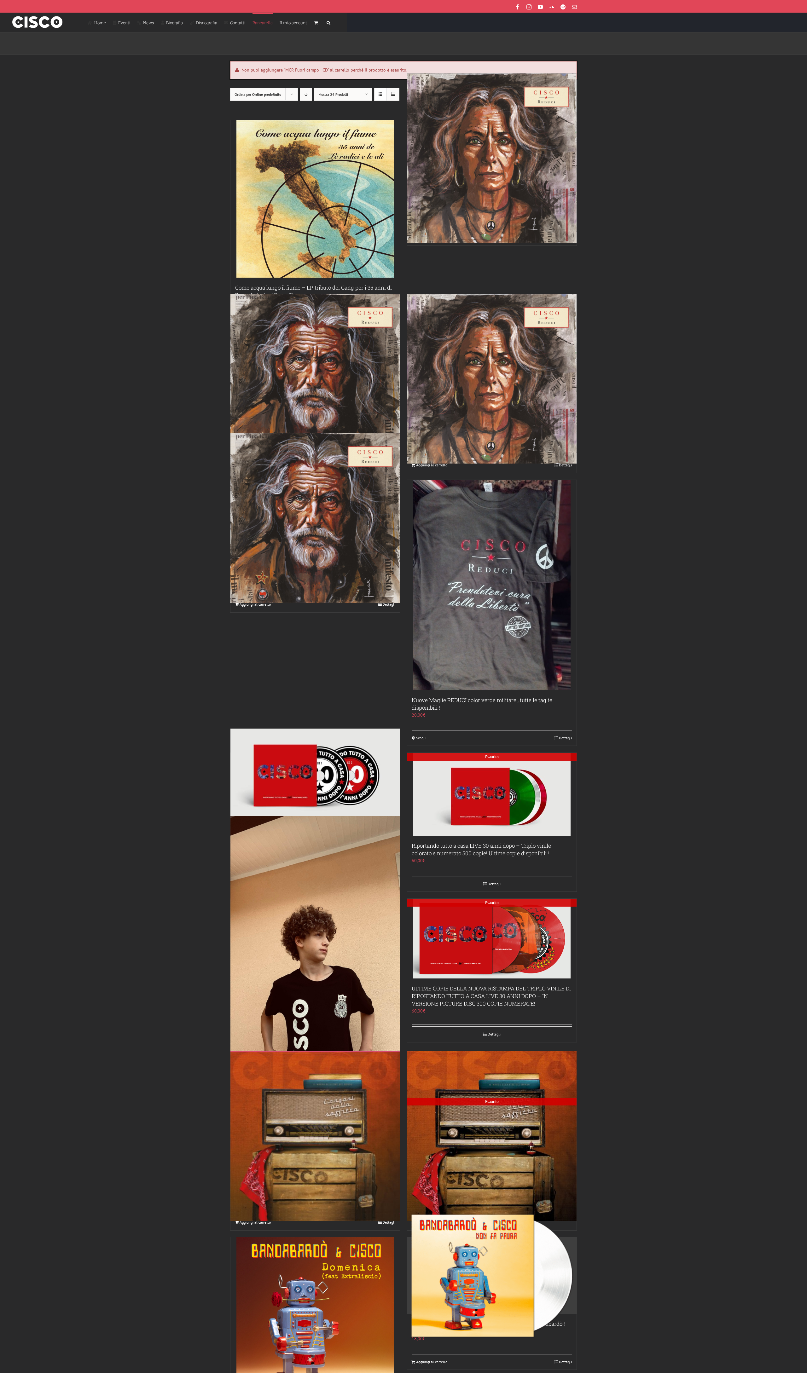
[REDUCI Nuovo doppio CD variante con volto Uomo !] (315, 378)
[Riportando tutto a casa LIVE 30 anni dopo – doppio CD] (315, 773)
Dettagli (565, 465)
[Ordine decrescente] (306, 94)
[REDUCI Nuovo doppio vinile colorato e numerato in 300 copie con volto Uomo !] (315, 518)
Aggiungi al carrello (431, 465)
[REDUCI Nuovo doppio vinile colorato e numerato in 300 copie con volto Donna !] (492, 378)
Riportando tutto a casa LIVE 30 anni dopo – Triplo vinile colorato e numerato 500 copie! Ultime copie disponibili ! (481, 849)
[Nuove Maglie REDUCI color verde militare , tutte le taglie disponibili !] (492, 585)
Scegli (421, 738)
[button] (328, 22)
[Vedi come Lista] (393, 94)
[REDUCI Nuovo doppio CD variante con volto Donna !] (492, 158)
